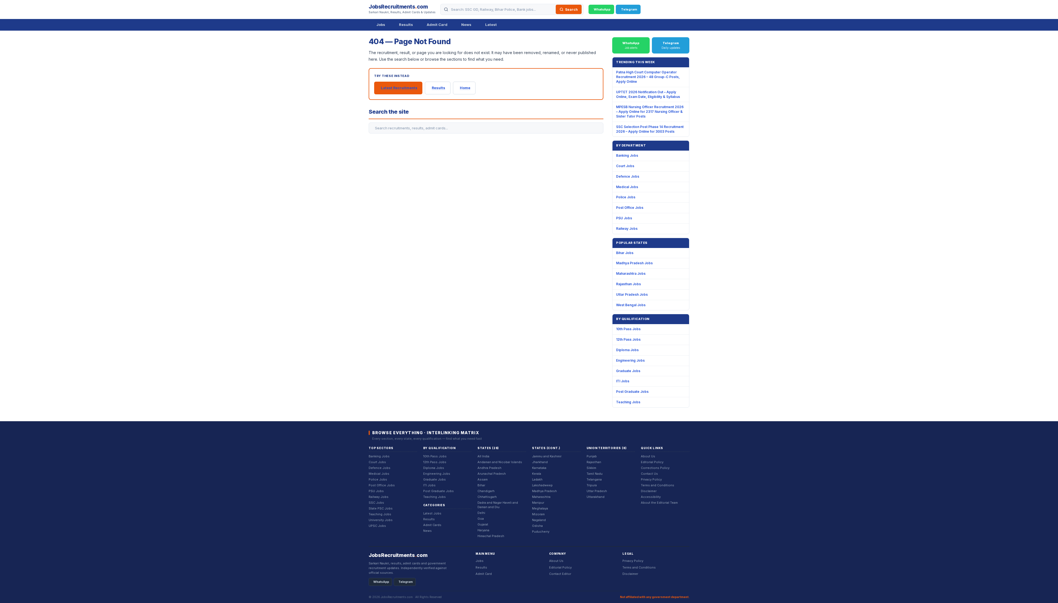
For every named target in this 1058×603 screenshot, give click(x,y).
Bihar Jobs (624, 253)
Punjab (592, 456)
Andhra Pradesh (489, 468)
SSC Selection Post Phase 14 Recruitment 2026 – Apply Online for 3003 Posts (650, 129)
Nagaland (539, 520)
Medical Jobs (627, 187)
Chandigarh (486, 491)
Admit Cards (432, 525)
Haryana (483, 530)
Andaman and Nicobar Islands (499, 462)
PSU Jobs (624, 218)
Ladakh (537, 479)
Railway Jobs (627, 228)
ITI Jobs (622, 381)
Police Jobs (625, 197)
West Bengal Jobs (631, 305)
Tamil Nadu (595, 474)
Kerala (536, 474)
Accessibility (651, 497)
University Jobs (381, 520)
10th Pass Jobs (628, 329)
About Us (648, 456)
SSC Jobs (376, 503)
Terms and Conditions (657, 485)
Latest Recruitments (399, 88)
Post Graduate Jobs (632, 391)
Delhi (481, 513)
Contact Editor (560, 574)
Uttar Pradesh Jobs (632, 294)
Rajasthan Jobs (628, 284)
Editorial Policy (652, 462)
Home (465, 88)
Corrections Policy (655, 468)
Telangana (594, 479)
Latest (491, 24)
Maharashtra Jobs (631, 273)
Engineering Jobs (630, 360)
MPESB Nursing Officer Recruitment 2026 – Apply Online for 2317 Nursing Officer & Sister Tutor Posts (650, 111)
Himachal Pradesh (490, 536)
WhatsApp (381, 582)
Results (406, 24)
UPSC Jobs (377, 526)
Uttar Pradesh (597, 491)
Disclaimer (649, 491)
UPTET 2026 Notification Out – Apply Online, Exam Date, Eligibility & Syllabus (648, 94)
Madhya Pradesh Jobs (634, 263)
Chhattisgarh (487, 497)
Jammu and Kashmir (547, 456)
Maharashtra (541, 497)
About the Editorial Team (659, 503)
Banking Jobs (627, 155)
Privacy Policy (651, 479)
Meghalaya (540, 508)
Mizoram (538, 514)
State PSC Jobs (381, 508)
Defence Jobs (627, 176)
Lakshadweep (542, 485)
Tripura (592, 485)
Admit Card (437, 24)
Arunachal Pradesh (491, 474)
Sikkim (591, 468)
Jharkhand (540, 462)
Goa (480, 519)
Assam (482, 479)
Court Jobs (625, 166)
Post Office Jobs (629, 208)
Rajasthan (594, 462)
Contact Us (649, 474)
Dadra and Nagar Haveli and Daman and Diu (497, 505)
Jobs (380, 24)
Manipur (538, 503)
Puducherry (540, 531)
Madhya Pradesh (544, 491)
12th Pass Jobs (628, 339)
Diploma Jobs (627, 350)
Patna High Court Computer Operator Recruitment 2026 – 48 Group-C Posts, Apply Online (648, 77)
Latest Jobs (432, 513)
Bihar (481, 485)
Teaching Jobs (628, 402)
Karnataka (539, 468)
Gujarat (482, 524)
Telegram (405, 582)
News (466, 24)
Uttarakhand (595, 497)
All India (483, 456)
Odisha (537, 526)
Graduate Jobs (628, 371)
